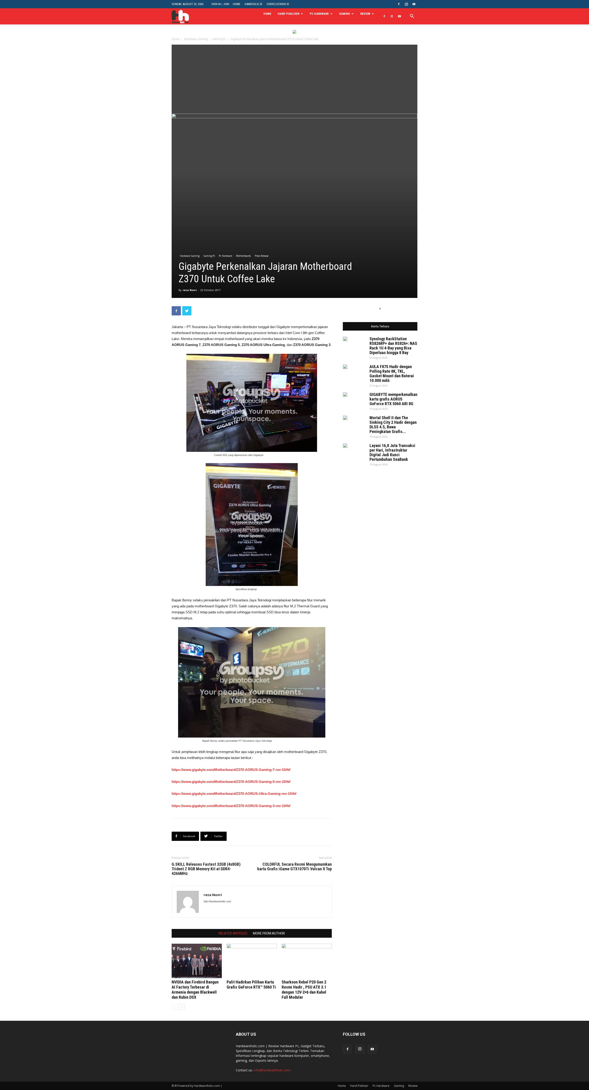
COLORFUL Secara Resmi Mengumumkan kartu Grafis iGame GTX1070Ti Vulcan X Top (294, 866)
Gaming (344, 13)
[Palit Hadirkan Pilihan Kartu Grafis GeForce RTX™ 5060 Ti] (252, 961)
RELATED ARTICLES (233, 933)
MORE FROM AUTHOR (269, 933)
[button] (411, 16)
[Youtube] (413, 4)
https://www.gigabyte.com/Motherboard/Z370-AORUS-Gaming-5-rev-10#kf (231, 782)
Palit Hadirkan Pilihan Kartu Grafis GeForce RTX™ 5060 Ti (251, 984)
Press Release (262, 255)
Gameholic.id (253, 4)
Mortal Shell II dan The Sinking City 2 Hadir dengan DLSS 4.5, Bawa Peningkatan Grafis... (393, 424)
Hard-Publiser (288, 13)
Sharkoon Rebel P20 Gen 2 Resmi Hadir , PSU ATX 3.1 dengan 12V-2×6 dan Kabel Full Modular (304, 990)
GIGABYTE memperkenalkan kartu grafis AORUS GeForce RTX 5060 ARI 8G (393, 399)
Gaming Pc (219, 39)
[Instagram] (406, 4)
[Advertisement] (294, 79)
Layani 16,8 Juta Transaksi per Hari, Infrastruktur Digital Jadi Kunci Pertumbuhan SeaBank (392, 452)
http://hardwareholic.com (217, 901)
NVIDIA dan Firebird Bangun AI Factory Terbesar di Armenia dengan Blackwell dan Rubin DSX (195, 990)
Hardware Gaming (196, 39)
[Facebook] (398, 4)
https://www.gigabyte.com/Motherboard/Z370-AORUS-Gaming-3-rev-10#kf (231, 806)
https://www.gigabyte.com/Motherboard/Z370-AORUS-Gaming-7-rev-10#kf (231, 770)
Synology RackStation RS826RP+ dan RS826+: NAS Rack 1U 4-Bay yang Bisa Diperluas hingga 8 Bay (393, 345)
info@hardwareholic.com (272, 1070)
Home (236, 4)
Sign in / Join (220, 4)
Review (365, 13)
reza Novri (190, 290)
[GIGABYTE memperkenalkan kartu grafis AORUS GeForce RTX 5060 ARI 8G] (345, 394)
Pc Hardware (319, 13)
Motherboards (243, 255)
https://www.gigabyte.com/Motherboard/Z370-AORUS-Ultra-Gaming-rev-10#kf (234, 794)
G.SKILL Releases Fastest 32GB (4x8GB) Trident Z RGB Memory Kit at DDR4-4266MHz (206, 869)
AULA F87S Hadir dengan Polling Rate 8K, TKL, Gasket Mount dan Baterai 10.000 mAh (392, 373)
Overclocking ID (278, 4)
